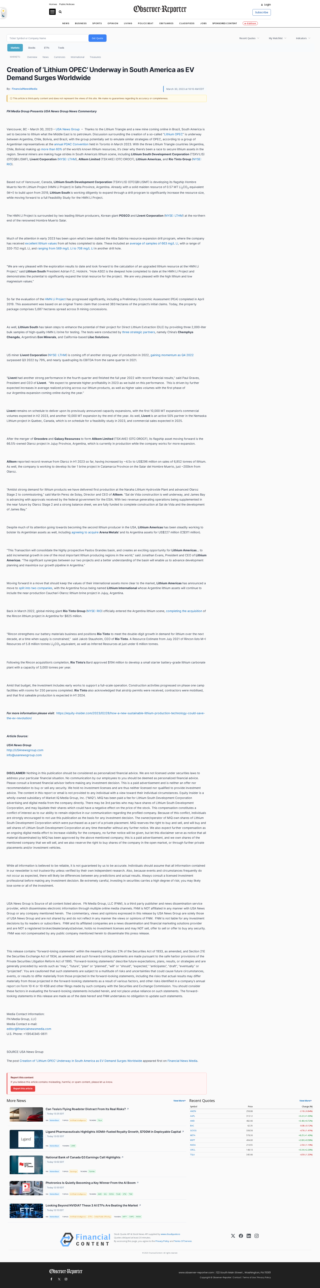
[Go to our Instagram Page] (66, 1279)
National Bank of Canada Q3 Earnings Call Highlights (85, 1157)
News (65, 23)
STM (124, 1194)
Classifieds (186, 23)
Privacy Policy (162, 1241)
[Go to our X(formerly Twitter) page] (58, 1279)
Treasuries (95, 57)
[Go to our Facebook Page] (51, 1279)
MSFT (192, 1140)
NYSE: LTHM (67, 159)
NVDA (111, 1194)
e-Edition (250, 23)
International (77, 57)
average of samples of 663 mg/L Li (154, 243)
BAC (192, 1125)
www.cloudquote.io (170, 1234)
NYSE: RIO (94, 611)
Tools (61, 47)
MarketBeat (54, 1120)
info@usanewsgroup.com (24, 755)
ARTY (124, 1217)
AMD (100, 1194)
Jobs (203, 23)
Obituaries (166, 23)
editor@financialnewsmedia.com (29, 1029)
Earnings (73, 1171)
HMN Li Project (55, 299)
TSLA (100, 1120)
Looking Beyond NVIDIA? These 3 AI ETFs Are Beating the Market (93, 1205)
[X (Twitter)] (233, 1239)
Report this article (22, 1088)
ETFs (46, 47)
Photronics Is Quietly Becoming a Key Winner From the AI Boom (92, 1182)
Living (128, 23)
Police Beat (146, 23)
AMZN (193, 1111)
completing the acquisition (184, 611)
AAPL (192, 1116)
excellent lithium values (41, 243)
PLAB (118, 1194)
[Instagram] (256, 1239)
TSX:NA (92, 1171)
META (192, 1135)
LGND (73, 1146)
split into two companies (35, 588)
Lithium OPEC (173, 134)
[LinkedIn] (248, 1239)
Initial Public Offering (102, 1217)
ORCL (192, 1149)
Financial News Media (182, 1061)
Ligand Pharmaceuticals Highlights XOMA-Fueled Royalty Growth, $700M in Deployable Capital (115, 1131)
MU (105, 1194)
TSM (130, 1194)
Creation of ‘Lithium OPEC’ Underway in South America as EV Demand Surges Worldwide (81, 1061)
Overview (32, 57)
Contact (237, 1277)
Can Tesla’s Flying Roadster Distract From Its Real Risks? (87, 1109)
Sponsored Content (224, 23)
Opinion (113, 23)
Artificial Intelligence (78, 1120)
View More (179, 1100)
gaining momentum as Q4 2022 (172, 355)
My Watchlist (276, 38)
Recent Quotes (247, 38)
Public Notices (66, 4)
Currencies (59, 57)
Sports (97, 23)
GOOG (193, 1130)
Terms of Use (249, 1277)
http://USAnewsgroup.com (25, 750)
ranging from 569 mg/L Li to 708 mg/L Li (66, 248)
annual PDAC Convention (71, 144)
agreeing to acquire (85, 532)
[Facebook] (241, 1239)
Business (81, 23)
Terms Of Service (183, 1241)
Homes (53, 4)
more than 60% (51, 149)
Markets (15, 47)
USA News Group (68, 129)
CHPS (131, 1217)
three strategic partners (138, 332)
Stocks (31, 47)
